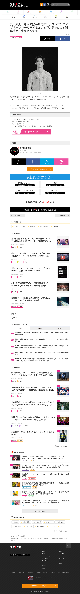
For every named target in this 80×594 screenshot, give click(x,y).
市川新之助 (37, 522)
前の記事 (17, 215)
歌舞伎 (16, 522)
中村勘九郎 (17, 526)
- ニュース (61, 553)
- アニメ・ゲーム (46, 561)
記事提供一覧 (22, 572)
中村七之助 (60, 522)
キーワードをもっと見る (60, 531)
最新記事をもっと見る (61, 446)
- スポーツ (44, 565)
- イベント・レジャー (47, 556)
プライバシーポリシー (63, 572)
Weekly (40, 328)
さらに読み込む (40, 511)
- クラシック (45, 558)
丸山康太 (32, 226)
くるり (62, 526)
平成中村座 (28, 526)
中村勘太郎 (40, 526)
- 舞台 (43, 553)
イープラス (14, 536)
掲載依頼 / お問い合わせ (34, 572)
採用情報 (45, 572)
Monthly (60, 328)
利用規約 (52, 572)
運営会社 (14, 572)
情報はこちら (34, 131)
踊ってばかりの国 (19, 226)
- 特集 (60, 563)
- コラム (61, 561)
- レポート (61, 558)
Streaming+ (56, 226)
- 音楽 (43, 551)
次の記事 (62, 215)
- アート (44, 563)
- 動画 (60, 551)
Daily (20, 328)
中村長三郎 (51, 526)
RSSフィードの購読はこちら (41, 169)
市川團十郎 (26, 522)
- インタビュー (62, 556)
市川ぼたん (49, 522)
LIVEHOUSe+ (44, 226)
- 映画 (43, 568)
